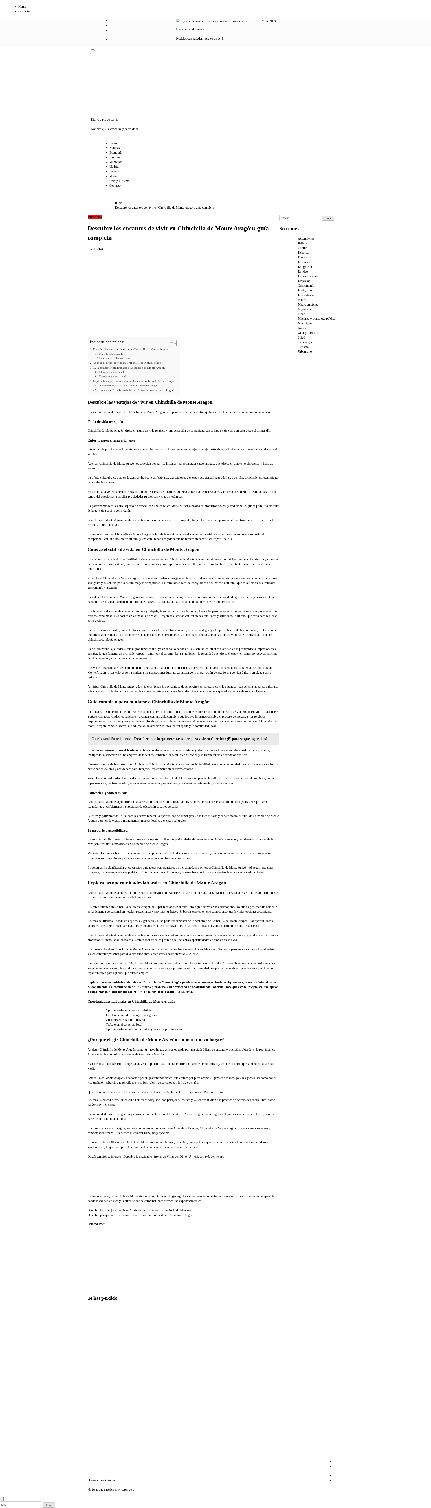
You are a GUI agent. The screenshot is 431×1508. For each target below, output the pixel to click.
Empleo (303, 271)
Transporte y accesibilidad (112, 376)
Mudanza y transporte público (317, 318)
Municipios (116, 162)
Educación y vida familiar (112, 372)
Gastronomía (306, 285)
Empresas (115, 157)
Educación (304, 262)
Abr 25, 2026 (137, 1279)
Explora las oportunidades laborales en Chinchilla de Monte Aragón (134, 381)
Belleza (114, 171)
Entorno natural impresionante (115, 358)
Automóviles (306, 238)
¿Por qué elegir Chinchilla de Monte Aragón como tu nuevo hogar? (133, 390)
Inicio (113, 143)
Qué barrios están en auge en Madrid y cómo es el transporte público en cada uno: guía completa (99, 1442)
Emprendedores (308, 276)
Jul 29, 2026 (92, 1288)
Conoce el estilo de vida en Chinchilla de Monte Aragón (127, 362)
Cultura (302, 248)
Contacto (24, 11)
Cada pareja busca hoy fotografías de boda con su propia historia (98, 1368)
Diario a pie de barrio (190, 29)
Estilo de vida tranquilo (111, 353)
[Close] (2, 1499)
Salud (301, 337)
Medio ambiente (308, 304)
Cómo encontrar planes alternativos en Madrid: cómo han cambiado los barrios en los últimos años (99, 1331)
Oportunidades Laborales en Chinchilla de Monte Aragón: (129, 385)
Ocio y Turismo (119, 181)
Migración (304, 309)
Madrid (114, 166)
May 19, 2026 (115, 1288)
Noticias (114, 148)
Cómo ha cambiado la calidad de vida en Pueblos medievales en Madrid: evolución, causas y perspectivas (94, 1260)
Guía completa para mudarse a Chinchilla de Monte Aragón (129, 367)
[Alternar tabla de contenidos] (170, 343)
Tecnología (305, 342)
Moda (113, 176)
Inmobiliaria (306, 295)
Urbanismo (114, 1237)
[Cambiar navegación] (93, 50)
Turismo (303, 347)
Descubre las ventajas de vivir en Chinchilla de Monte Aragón (130, 349)
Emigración (305, 267)
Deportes (303, 252)
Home (22, 6)
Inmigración (305, 290)
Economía (115, 152)
